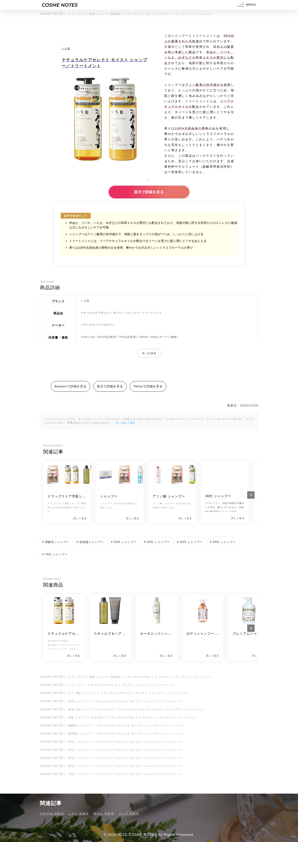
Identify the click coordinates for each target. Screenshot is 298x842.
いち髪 (66, 48)
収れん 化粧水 (103, 813)
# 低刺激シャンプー (90, 542)
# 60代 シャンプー (223, 542)
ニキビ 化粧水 (78, 813)
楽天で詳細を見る (149, 192)
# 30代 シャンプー (190, 542)
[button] (246, 5)
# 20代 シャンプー (157, 542)
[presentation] (251, 495)
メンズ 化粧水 (128, 813)
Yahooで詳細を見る (148, 386)
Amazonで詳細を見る (70, 386)
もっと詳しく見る (125, 422)
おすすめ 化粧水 (52, 813)
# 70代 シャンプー (55, 554)
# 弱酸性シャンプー (55, 542)
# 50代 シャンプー (124, 542)
